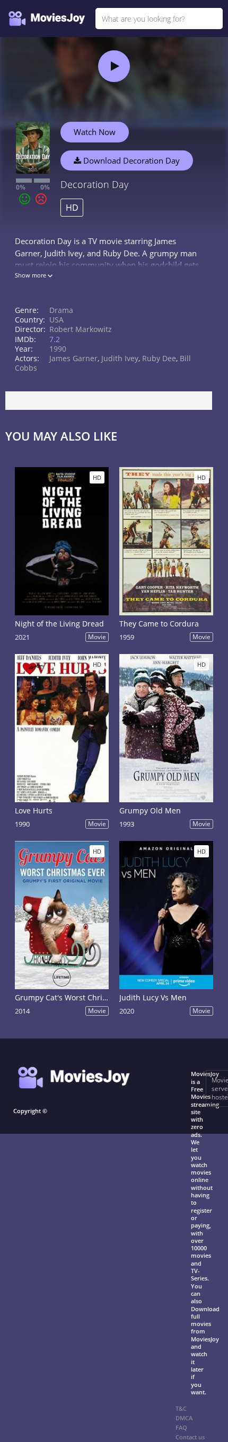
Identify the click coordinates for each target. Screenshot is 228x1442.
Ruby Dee (159, 358)
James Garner (73, 358)
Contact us (190, 1437)
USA (56, 320)
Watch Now (95, 132)
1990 (57, 349)
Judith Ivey (119, 358)
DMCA (184, 1418)
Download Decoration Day (130, 160)
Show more (31, 275)
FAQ (181, 1427)
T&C (181, 1408)
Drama (61, 310)
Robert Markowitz (80, 329)
